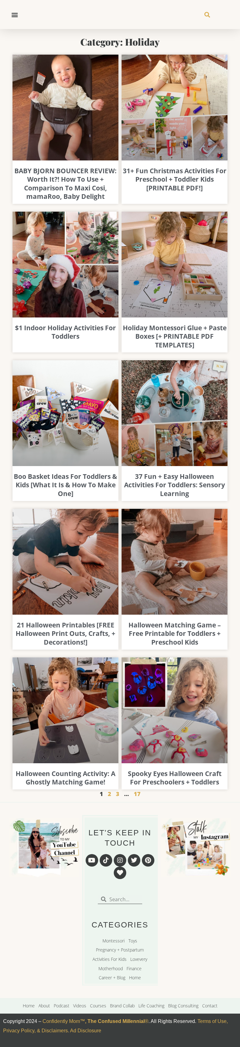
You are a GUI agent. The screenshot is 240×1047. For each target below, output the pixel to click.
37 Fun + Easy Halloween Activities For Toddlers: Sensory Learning (174, 485)
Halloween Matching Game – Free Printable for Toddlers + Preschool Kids (174, 633)
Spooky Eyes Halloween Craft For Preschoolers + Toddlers (175, 777)
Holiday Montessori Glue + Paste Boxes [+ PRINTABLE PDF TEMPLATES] (175, 336)
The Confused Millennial (116, 1021)
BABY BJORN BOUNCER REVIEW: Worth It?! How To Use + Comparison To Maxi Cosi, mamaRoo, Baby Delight (65, 183)
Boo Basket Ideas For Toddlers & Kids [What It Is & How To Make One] (65, 485)
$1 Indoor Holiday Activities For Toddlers (65, 332)
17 (137, 794)
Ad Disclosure (85, 1030)
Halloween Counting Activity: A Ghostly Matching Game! (65, 777)
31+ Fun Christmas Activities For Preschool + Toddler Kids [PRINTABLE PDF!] (175, 179)
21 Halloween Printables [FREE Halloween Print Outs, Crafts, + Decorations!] (65, 633)
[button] (14, 14)
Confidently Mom (60, 1021)
